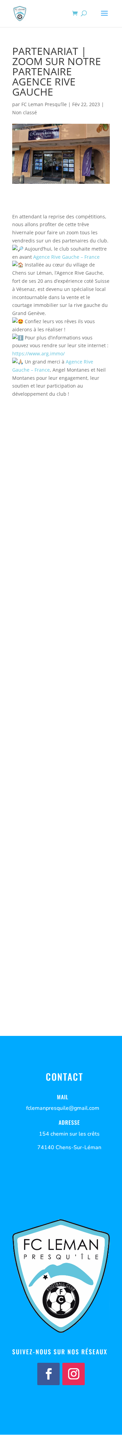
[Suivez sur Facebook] (48, 1374)
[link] (66, 257)
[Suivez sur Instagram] (73, 1374)
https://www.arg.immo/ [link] (38, 353)
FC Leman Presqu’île (44, 104)
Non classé (24, 112)
